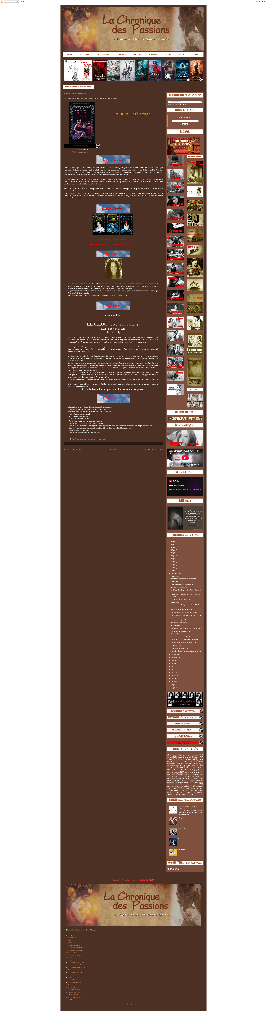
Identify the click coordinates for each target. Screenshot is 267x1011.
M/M (192, 770)
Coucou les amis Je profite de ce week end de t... (186, 620)
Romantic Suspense (74, 975)
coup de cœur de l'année (181, 778)
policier (187, 786)
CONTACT (196, 54)
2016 (171, 570)
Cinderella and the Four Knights (181, 637)
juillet (173, 663)
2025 (171, 544)
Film (172, 761)
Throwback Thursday (190, 774)
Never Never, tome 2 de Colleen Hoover (183, 578)
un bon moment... (174, 790)
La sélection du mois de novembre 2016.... (184, 642)
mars (173, 675)
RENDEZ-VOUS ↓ (85, 54)
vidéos (199, 792)
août (172, 660)
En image (181, 759)
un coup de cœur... (195, 790)
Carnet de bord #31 (177, 581)
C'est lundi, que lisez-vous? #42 (181, 631)
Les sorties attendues (196, 767)
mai (172, 669)
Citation (195, 757)
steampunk (186, 788)
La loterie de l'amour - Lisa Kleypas (182, 584)
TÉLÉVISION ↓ (121, 54)
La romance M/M (73, 987)
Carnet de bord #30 (177, 602)
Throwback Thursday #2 (179, 587)
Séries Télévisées (73, 980)
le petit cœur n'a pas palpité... (187, 784)
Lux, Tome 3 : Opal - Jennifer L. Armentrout (184, 639)
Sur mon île (195, 772)
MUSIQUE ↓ (137, 54)
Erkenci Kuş (181, 849)
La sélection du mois (74, 945)
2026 (171, 541)
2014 (171, 688)
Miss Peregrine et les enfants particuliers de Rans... (187, 628)
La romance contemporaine (76, 967)
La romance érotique (74, 997)
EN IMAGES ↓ (153, 54)
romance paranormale (89, 439)
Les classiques (72, 952)
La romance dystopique (75, 950)
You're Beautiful (176, 625)
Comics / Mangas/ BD (74, 994)
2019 (171, 562)
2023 (171, 550)
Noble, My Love (176, 645)
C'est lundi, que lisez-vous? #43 (181, 599)
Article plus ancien (153, 450)
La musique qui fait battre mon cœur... (181, 765)
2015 (171, 685)
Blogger (137, 1005)
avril (173, 672)
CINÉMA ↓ (168, 54)
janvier (173, 681)
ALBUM (70, 999)
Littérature (76, 439)
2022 (171, 553)
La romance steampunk (75, 955)
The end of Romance (74, 989)
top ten (198, 788)
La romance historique (75, 982)
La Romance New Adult (75, 965)
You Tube (70, 942)
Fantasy (200, 759)
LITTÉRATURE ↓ (103, 54)
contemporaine (197, 776)
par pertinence (174, 104)
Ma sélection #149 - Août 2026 (187, 807)
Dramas (70, 977)
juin (172, 666)
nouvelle (177, 786)
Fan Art (190, 759)
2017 (171, 568)
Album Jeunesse (172, 755)
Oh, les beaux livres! (74, 992)
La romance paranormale (76, 962)
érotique (185, 794)
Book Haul (193, 755)
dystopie (177, 780)
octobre (174, 654)
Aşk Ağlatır (181, 818)
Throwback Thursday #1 (179, 622)
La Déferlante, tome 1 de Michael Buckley (184, 612)
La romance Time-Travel (75, 947)
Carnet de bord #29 (177, 634)
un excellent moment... (182, 792)
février (173, 678)
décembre (174, 573)
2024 (171, 547)
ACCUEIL (69, 54)
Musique (200, 770)
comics (185, 776)
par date (184, 104)
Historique (189, 761)
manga (169, 786)
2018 (171, 565)
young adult (102, 439)
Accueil (113, 450)
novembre (174, 576)
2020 (171, 559)
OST (186, 772)
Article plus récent (73, 450)
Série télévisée (173, 774)
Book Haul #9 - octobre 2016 (180, 648)
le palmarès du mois (182, 782)
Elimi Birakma (182, 828)
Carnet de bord (183, 757)
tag (193, 788)
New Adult (175, 772)
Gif (180, 761)
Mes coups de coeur (74, 970)
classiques (177, 776)
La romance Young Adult (75, 972)
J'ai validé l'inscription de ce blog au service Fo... (186, 651)
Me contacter (72, 938)
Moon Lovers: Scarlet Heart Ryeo (181, 609)
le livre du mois (188, 780)
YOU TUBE (182, 54)
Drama (170, 759)
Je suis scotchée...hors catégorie (189, 763)
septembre (174, 658)
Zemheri (180, 839)
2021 (171, 556)
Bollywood (184, 755)
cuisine (195, 778)
